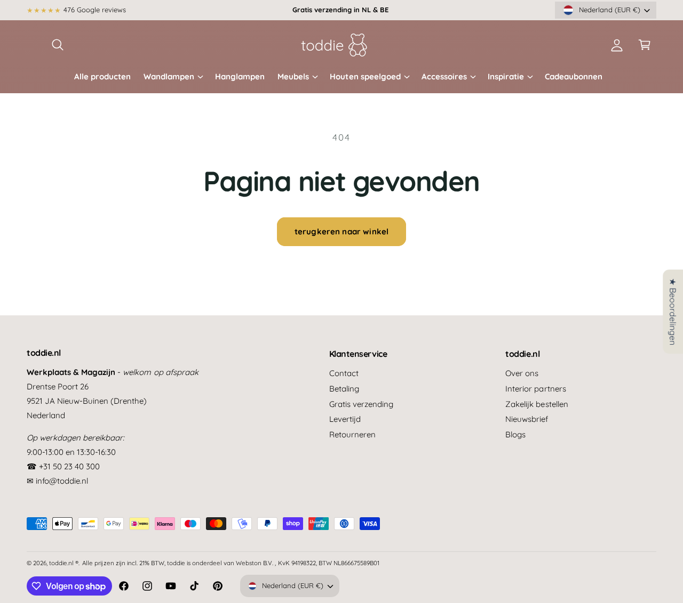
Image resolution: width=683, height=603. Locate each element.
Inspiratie (506, 76)
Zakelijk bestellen (536, 404)
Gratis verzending (361, 404)
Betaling (344, 389)
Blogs (515, 434)
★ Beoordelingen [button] (673, 311)
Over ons (521, 373)
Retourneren (352, 434)
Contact (344, 373)
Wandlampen (169, 76)
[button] (58, 45)
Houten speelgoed (365, 76)
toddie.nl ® (63, 563)
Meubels (293, 76)
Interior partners (535, 389)
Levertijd (345, 419)
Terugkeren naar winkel (341, 231)
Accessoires (444, 76)
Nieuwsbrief (526, 419)
